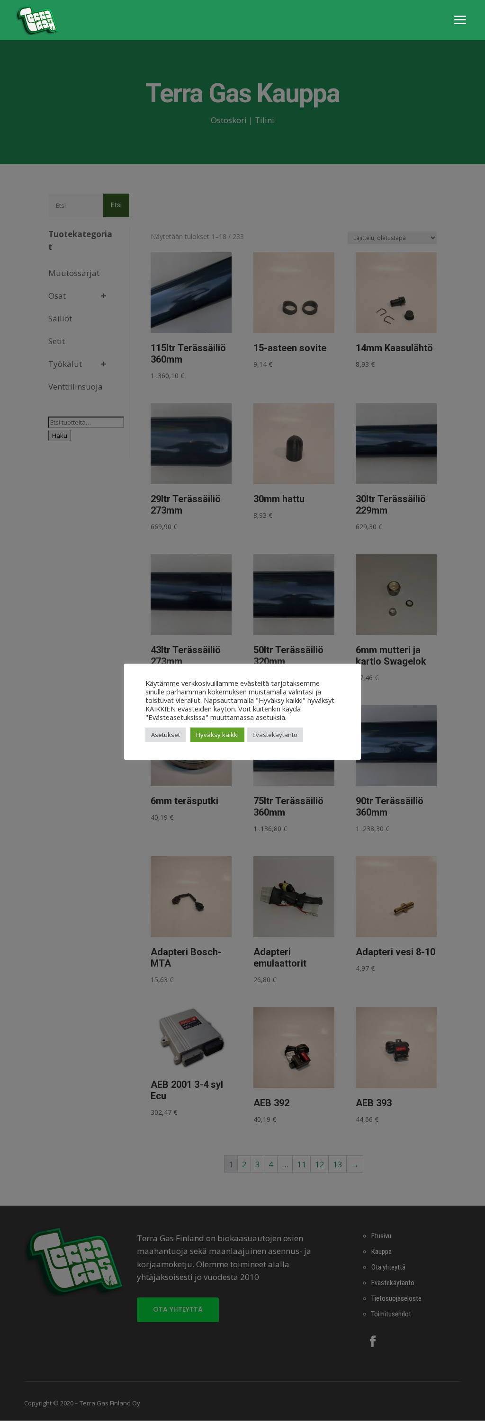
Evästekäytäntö (274, 734)
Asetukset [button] (165, 734)
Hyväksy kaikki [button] (217, 734)
